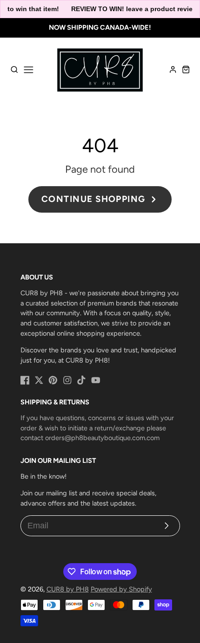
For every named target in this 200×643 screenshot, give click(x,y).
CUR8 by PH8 (68, 589)
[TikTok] (81, 380)
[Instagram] (67, 380)
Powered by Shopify (121, 589)
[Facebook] (25, 380)
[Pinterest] (53, 380)
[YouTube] (95, 380)
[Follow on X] (39, 380)
